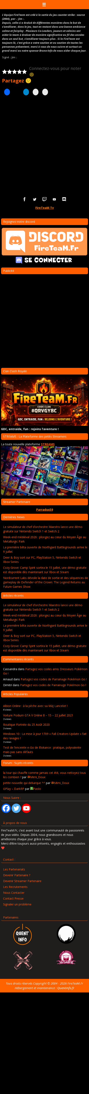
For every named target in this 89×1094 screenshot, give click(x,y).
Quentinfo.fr (65, 988)
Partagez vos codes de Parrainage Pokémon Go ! (54, 679)
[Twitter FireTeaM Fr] (34, 199)
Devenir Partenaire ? (16, 875)
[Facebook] (6, 808)
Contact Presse (13, 898)
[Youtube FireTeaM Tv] (54, 199)
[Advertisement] (44, 143)
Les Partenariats (14, 869)
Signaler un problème (17, 904)
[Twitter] (16, 808)
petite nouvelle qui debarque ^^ (24, 783)
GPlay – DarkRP (13, 789)
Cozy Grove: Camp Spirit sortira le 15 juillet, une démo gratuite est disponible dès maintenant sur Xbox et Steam (45, 570)
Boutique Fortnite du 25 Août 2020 (26, 725)
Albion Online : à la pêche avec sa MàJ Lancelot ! (35, 706)
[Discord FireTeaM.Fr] (64, 199)
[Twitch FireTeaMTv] (44, 199)
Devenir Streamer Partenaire (22, 881)
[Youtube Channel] (26, 808)
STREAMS (48, 444)
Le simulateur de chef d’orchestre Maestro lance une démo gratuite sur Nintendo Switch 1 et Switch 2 (42, 529)
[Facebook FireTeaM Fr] (25, 199)
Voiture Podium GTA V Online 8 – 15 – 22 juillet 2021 (38, 715)
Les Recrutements (15, 887)
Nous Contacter (13, 893)
